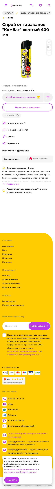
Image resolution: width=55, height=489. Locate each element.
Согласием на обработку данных (20, 472)
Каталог (8, 13)
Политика (7, 258)
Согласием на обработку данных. (23, 354)
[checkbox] (4, 335)
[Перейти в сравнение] (32, 5)
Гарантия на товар (11, 287)
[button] (48, 97)
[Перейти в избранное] (40, 5)
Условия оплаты (10, 279)
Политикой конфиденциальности (23, 351)
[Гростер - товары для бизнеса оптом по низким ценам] (16, 5)
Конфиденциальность (13, 305)
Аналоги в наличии (27, 107)
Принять (12, 480)
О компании (8, 246)
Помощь (6, 275)
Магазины (7, 254)
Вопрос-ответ (9, 301)
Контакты (7, 262)
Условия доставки (11, 283)
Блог (4, 250)
